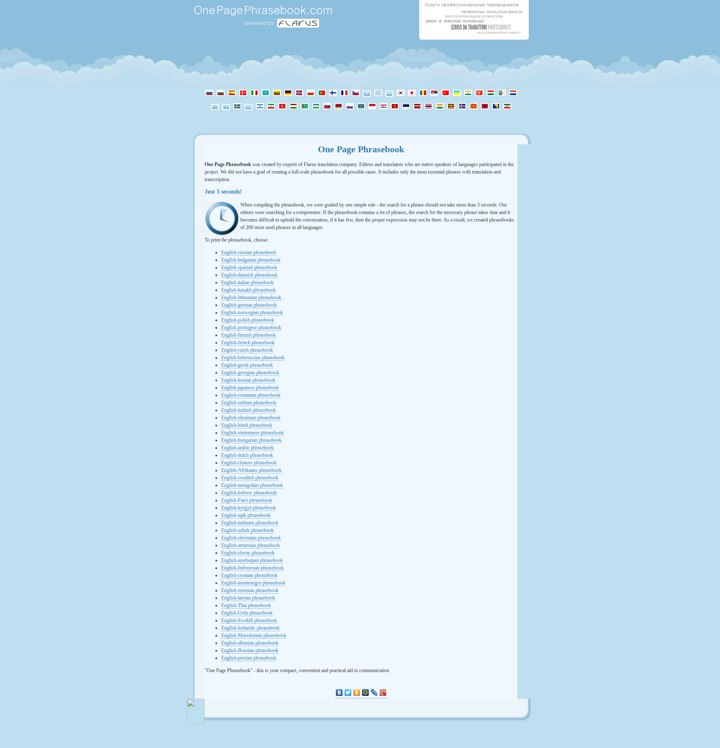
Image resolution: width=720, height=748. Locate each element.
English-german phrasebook (249, 305)
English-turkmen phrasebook (249, 523)
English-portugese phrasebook (251, 327)
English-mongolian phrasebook (252, 485)
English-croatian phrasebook (249, 575)
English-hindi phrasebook (246, 425)
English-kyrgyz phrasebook (248, 508)
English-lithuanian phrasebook (251, 297)
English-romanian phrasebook (250, 395)
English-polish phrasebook (247, 320)
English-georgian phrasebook (250, 372)
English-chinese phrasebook (249, 463)
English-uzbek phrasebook (247, 530)
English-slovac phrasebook (248, 553)
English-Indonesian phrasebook (252, 568)
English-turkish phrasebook (248, 410)
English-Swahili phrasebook (249, 620)
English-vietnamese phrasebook (252, 433)
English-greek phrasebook (247, 365)
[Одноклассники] (356, 692)
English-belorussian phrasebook (253, 357)
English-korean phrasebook (248, 380)
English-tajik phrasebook (245, 515)
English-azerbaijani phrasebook (252, 560)
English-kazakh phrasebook (248, 290)
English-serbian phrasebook (248, 402)
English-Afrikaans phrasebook (251, 470)
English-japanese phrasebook (250, 387)
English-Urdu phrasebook (246, 613)
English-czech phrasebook (247, 350)
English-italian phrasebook (247, 282)
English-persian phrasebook (248, 658)
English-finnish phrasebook (248, 335)
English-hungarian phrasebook (251, 440)
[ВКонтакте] (339, 692)
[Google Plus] (383, 692)
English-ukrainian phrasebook (250, 418)
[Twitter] (348, 692)
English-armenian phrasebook (250, 545)
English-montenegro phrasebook (253, 583)
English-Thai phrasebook (246, 605)
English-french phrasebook (248, 342)
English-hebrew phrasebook (249, 493)
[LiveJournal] (374, 692)
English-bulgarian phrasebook (250, 260)
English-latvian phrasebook (248, 598)
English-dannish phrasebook (249, 275)
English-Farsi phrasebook (246, 500)
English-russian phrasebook (248, 252)
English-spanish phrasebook (249, 267)
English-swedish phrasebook (249, 478)
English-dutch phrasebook (247, 455)
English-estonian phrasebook (249, 590)
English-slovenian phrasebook (251, 538)
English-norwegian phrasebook (252, 312)
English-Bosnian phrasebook (249, 650)
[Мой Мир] (365, 692)
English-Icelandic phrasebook (250, 628)
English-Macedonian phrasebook (253, 635)
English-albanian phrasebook (249, 643)
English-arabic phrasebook (247, 448)
